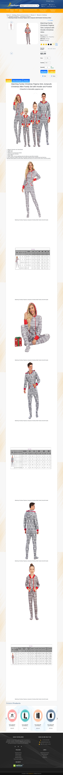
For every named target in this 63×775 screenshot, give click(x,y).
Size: (41, 58)
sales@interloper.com (45, 742)
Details (8, 80)
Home (8, 15)
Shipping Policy (18, 752)
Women (33, 15)
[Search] (37, 5)
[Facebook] (15, 746)
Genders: (42, 62)
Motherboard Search (44, 752)
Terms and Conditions (18, 759)
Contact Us (54, 6)
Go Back (51, 20)
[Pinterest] (21, 746)
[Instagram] (18, 746)
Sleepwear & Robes (22, 6)
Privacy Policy (18, 755)
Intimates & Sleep (13, 16)
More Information (17, 80)
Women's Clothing (42, 15)
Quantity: (42, 67)
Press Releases (44, 754)
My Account (44, 4)
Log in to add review (56, 44)
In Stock (52, 67)
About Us (49, 6)
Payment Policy (18, 757)
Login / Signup (50, 1)
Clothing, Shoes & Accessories (20, 15)
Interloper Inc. (31, 773)
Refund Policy (18, 754)
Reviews (26, 80)
